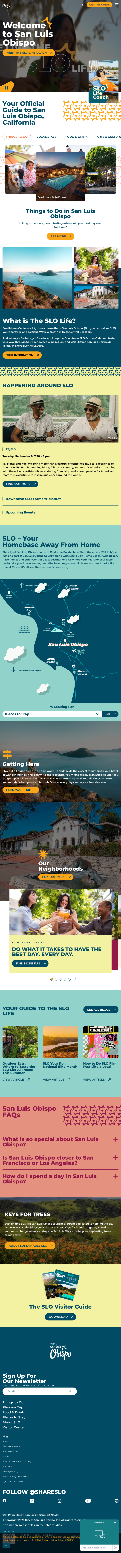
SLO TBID (8, 1466)
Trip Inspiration (19, 355)
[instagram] (59, 1501)
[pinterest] (116, 1501)
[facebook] (4, 1501)
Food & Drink (76, 137)
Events (6, 1441)
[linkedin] (32, 1501)
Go (108, 714)
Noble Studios (52, 1525)
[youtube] (88, 1501)
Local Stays (46, 137)
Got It (6, 1545)
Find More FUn (28, 963)
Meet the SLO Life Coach (26, 52)
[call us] (83, 4)
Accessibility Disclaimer (16, 1476)
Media (6, 1456)
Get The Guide (99, 4)
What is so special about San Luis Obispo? (51, 1142)
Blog (5, 1436)
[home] (6, 4)
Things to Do (13, 1402)
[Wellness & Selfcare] (60, 176)
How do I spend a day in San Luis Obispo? (50, 1179)
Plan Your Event (11, 1446)
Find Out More (18, 484)
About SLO (11, 1422)
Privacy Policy (10, 1471)
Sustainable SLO (11, 1451)
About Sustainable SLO (28, 1245)
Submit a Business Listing (17, 1461)
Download (58, 1317)
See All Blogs (98, 1009)
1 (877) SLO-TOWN (13, 1481)
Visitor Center (14, 1427)
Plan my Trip (13, 1407)
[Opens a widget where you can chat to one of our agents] (99, 1535)
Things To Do (17, 137)
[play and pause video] (6, 86)
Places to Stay (14, 1417)
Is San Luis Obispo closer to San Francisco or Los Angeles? (48, 1160)
